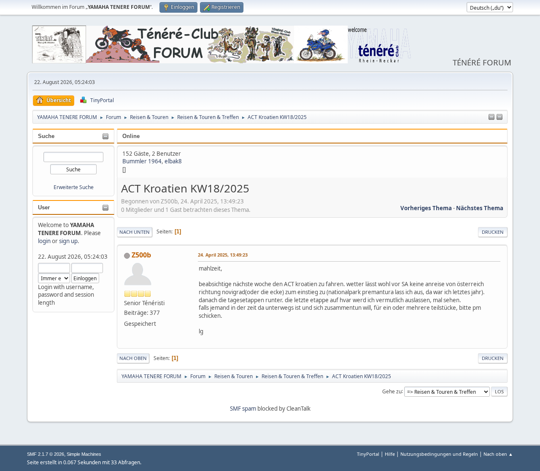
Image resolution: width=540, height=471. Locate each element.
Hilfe (390, 454)
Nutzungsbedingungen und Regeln (439, 454)
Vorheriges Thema (426, 208)
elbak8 (173, 161)
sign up (68, 241)
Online (131, 136)
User (44, 207)
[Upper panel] (499, 117)
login (44, 241)
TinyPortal (368, 454)
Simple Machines (84, 454)
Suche (46, 136)
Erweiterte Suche (74, 187)
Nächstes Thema (479, 208)
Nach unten (134, 232)
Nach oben (133, 358)
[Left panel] (491, 117)
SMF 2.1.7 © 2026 (45, 454)
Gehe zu (392, 391)
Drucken (493, 232)
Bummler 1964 (142, 161)
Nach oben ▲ (498, 454)
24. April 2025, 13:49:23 (223, 255)
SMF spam (243, 408)
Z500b (141, 255)
